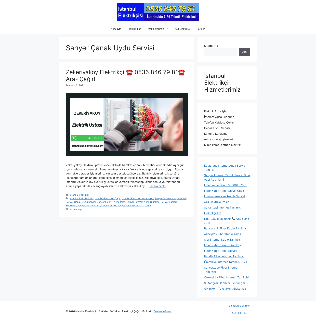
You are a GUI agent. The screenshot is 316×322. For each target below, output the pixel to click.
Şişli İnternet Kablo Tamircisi (222, 239)
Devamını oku (157, 186)
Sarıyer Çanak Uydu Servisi (81, 201)
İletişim (201, 28)
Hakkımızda (134, 28)
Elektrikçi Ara (212, 213)
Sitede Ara (211, 45)
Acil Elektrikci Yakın (216, 202)
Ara (244, 51)
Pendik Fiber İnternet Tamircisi (224, 256)
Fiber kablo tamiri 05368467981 (225, 185)
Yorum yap (76, 209)
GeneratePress (162, 311)
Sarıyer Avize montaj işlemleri (170, 198)
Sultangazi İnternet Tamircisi (222, 207)
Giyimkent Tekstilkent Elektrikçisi (225, 288)
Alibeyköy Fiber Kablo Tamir (222, 234)
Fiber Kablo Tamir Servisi (220, 250)
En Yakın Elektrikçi (239, 305)
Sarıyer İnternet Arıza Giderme (143, 201)
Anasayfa (116, 28)
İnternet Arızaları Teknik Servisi (224, 196)
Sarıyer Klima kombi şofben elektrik (96, 205)
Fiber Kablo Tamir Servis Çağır (224, 190)
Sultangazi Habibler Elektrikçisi (224, 283)
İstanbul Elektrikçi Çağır (107, 198)
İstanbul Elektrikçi (79, 194)
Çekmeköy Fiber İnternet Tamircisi (226, 277)
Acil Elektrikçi (182, 28)
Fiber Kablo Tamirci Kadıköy (222, 245)
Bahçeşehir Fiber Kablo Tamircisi (225, 228)
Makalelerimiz (156, 28)
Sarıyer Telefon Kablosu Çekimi (134, 205)
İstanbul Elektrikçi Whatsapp (137, 198)
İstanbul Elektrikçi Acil (81, 198)
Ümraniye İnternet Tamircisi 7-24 (225, 262)
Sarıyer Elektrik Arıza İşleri (111, 201)
